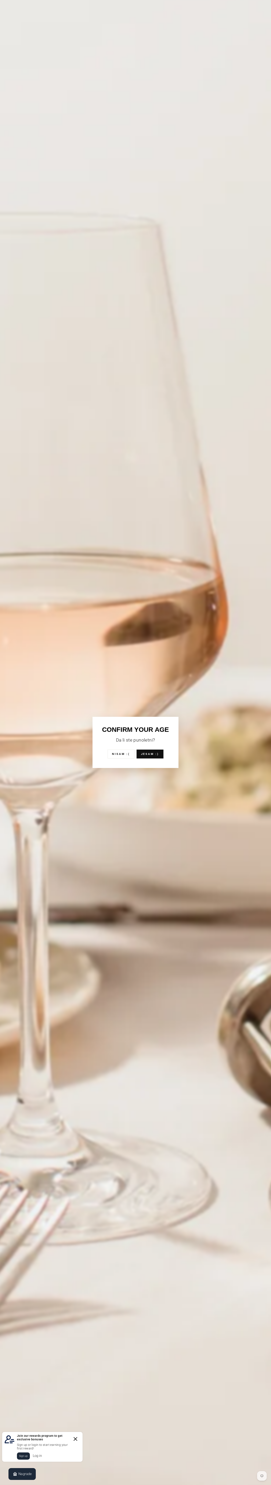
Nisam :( (121, 754)
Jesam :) (150, 754)
